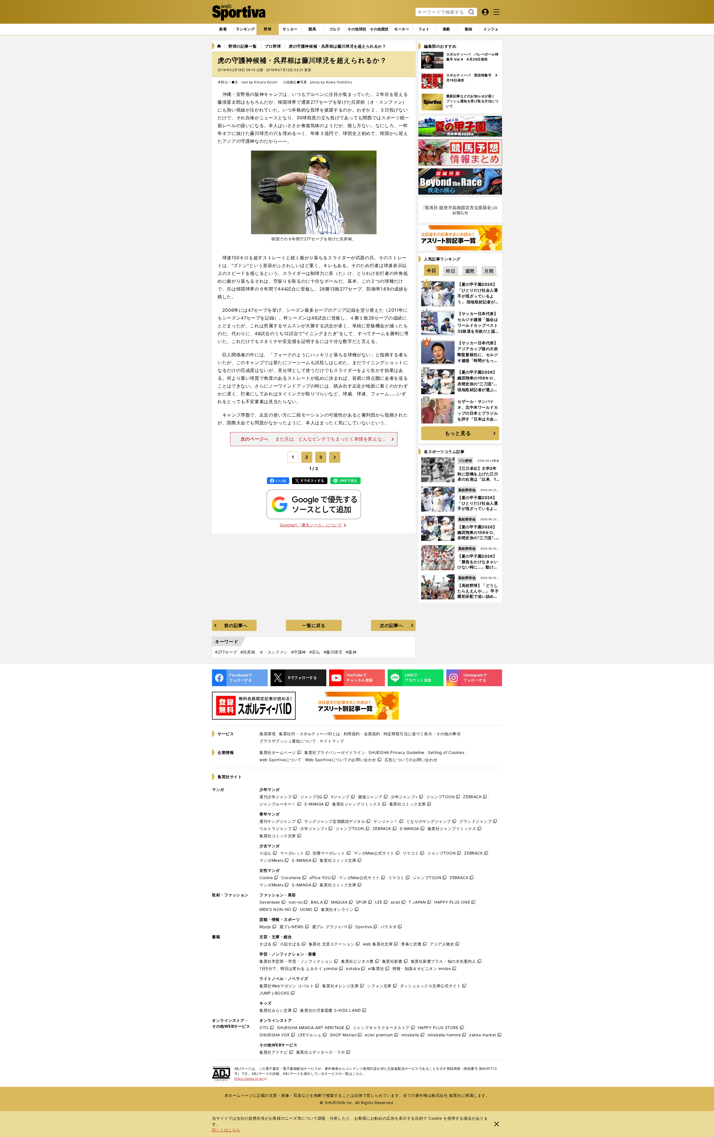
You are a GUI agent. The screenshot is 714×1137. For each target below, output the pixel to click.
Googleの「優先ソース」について (311, 524)
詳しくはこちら (226, 1130)
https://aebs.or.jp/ (250, 1078)
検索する (471, 12)
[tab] (268, 29)
